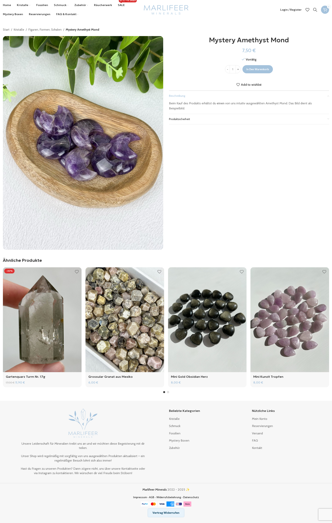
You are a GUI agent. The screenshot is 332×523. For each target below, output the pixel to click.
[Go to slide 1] (164, 392)
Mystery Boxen (179, 440)
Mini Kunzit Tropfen (268, 377)
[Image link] (82, 423)
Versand (257, 433)
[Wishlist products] (307, 10)
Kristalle (19, 29)
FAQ (255, 440)
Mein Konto (259, 419)
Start (6, 29)
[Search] (315, 10)
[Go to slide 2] (168, 392)
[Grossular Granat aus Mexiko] (124, 319)
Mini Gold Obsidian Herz (189, 377)
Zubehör (174, 448)
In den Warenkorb (257, 69)
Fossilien (174, 433)
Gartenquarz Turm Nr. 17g (25, 377)
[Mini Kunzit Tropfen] (289, 319)
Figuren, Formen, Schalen (45, 29)
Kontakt (257, 448)
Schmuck (174, 426)
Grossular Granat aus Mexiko (110, 377)
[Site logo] (166, 9)
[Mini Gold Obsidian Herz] (207, 319)
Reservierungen (262, 426)
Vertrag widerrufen (166, 512)
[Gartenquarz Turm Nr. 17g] (42, 319)
